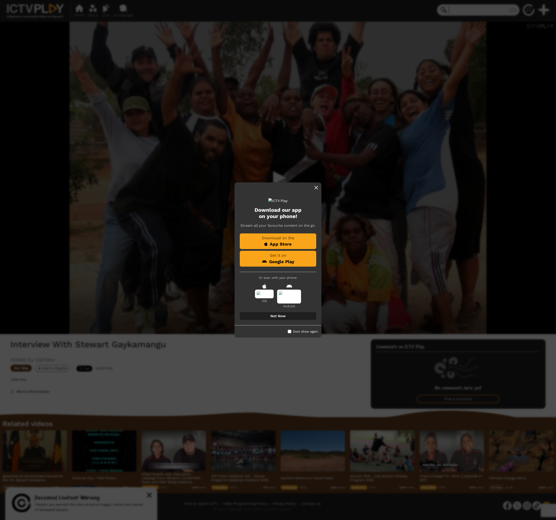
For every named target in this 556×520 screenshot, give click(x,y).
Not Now (278, 316)
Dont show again (305, 331)
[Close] (316, 187)
